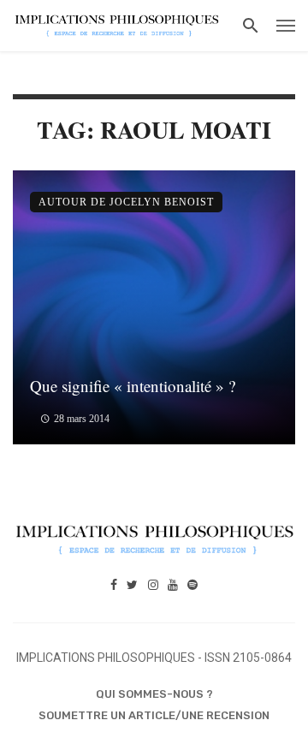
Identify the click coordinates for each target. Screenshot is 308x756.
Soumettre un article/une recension (154, 715)
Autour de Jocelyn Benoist (126, 202)
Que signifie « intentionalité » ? (132, 385)
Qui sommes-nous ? (154, 694)
